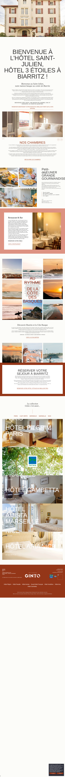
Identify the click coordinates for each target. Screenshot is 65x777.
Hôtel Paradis (17, 584)
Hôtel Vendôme (48, 584)
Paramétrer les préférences (56, 774)
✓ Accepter (53, 773)
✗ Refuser (60, 773)
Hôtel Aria (58, 584)
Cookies (3, 574)
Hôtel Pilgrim (7, 584)
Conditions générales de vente (6, 572)
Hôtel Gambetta (32, 586)
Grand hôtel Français (37, 584)
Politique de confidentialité (12, 573)
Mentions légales (4, 573)
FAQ (3, 570)
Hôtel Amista (25, 584)
